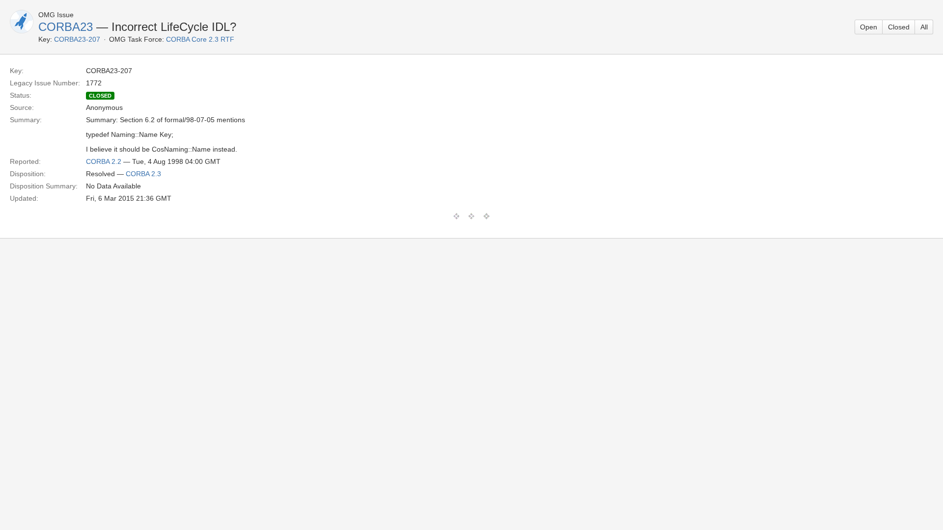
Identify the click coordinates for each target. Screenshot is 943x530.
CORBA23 (65, 26)
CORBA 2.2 (103, 161)
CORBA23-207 (77, 39)
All (924, 27)
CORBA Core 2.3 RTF (200, 39)
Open (868, 27)
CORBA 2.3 (143, 174)
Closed (899, 27)
